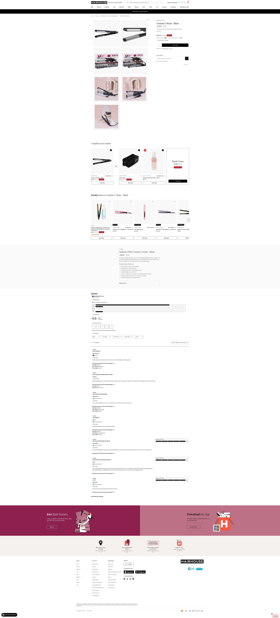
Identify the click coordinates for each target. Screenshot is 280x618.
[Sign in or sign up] (179, 2)
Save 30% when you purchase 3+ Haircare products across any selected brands (140, 11)
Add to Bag (175, 45)
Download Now (193, 527)
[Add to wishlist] (147, 19)
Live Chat (129, 564)
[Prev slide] (91, 220)
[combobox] (159, 45)
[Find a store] (182, 2)
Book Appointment (184, 7)
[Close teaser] (272, 613)
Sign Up (52, 527)
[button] (106, 33)
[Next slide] (188, 220)
